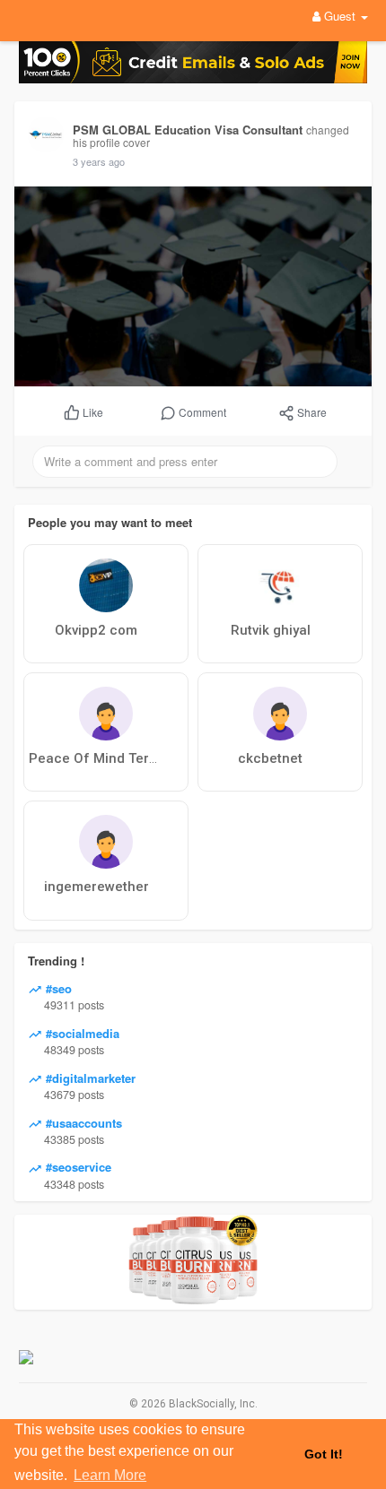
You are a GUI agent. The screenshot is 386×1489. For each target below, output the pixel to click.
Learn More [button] (110, 1475)
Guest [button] (339, 15)
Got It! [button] (323, 1454)
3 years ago (99, 161)
